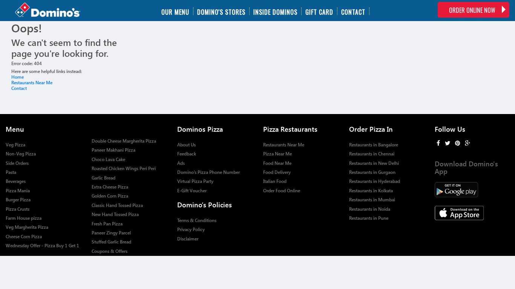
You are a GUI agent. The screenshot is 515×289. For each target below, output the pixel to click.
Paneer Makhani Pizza (113, 150)
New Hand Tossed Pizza (115, 214)
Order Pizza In (371, 129)
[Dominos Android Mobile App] (472, 189)
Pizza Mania (18, 190)
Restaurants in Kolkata (371, 190)
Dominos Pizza (200, 129)
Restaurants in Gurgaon (372, 172)
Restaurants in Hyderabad (374, 181)
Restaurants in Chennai (371, 154)
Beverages (16, 181)
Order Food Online (281, 190)
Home (17, 77)
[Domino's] (47, 10)
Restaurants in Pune (368, 218)
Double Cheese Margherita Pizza (124, 141)
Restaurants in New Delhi (374, 163)
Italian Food (275, 181)
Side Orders (17, 163)
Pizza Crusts (17, 209)
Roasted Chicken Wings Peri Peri (124, 168)
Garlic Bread (103, 178)
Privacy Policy (191, 229)
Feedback (186, 154)
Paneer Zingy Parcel (111, 233)
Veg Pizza (15, 145)
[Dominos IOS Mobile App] (472, 213)
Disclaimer (187, 239)
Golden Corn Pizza (110, 196)
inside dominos (275, 11)
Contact (353, 11)
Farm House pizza (23, 218)
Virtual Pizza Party (195, 181)
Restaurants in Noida (369, 209)
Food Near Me (277, 163)
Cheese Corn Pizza (24, 236)
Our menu (175, 11)
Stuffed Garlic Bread (111, 242)
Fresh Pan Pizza (107, 224)
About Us (186, 145)
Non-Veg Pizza (21, 154)
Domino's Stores (221, 11)
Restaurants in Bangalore (373, 145)
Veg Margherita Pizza (27, 227)
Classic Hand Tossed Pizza (117, 205)
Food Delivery (277, 172)
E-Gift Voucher (192, 190)
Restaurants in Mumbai (372, 199)
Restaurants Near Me (31, 82)
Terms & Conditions (196, 220)
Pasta (11, 172)
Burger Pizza (18, 199)
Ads (181, 163)
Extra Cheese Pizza (110, 187)
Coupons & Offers (109, 251)
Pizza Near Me (277, 154)
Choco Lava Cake (108, 159)
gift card (319, 11)
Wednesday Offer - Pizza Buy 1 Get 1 (42, 245)
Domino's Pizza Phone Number (208, 172)
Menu (15, 129)
